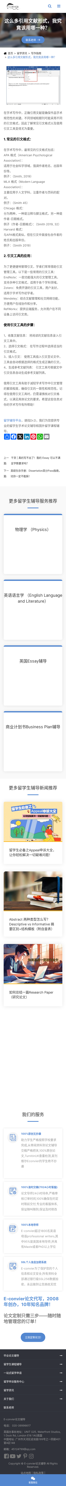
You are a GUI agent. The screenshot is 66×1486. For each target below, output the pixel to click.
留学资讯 (22, 53)
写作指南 (36, 53)
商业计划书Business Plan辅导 (33, 726)
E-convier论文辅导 (35, 1463)
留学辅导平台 (12, 420)
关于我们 (9, 1398)
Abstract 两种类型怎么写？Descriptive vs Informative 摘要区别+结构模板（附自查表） (31, 924)
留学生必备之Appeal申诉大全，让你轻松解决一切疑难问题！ (32, 852)
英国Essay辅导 (33, 661)
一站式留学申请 (13, 1372)
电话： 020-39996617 (17, 1425)
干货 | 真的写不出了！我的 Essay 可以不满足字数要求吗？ (35, 460)
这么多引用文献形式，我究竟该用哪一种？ (32, 57)
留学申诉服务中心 (14, 1381)
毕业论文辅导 (11, 1355)
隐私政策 (38, 1472)
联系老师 (33, 39)
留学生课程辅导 (13, 1364)
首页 (10, 53)
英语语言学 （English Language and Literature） (33, 598)
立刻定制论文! (33, 1337)
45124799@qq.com (23, 1449)
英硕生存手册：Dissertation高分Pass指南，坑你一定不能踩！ (36, 473)
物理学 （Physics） (33, 529)
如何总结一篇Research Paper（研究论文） (31, 994)
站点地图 (26, 1472)
